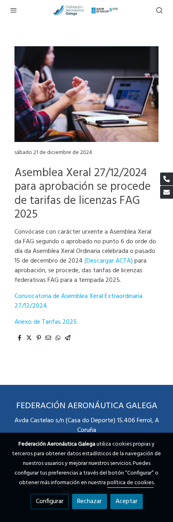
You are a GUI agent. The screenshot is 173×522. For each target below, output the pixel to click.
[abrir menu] (13, 10)
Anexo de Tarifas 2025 (45, 322)
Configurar (50, 501)
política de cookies (130, 482)
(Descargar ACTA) (108, 261)
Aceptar (126, 501)
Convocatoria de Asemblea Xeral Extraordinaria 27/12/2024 (78, 301)
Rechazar (89, 501)
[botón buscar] (159, 10)
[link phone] (166, 179)
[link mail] (166, 192)
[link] (86, 10)
